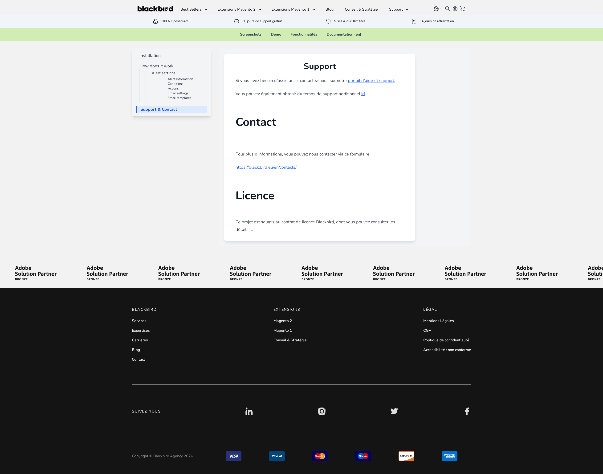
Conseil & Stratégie (290, 340)
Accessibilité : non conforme (447, 349)
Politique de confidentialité (446, 340)
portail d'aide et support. (371, 80)
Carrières (140, 340)
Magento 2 (282, 320)
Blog (136, 349)
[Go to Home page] (155, 9)
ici (363, 94)
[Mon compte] (455, 9)
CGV (427, 330)
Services (139, 320)
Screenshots (250, 34)
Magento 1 (282, 330)
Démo (276, 34)
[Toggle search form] (447, 9)
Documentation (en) (344, 34)
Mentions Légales (438, 320)
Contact (138, 359)
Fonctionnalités (304, 34)
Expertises (141, 330)
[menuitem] (149, 55)
